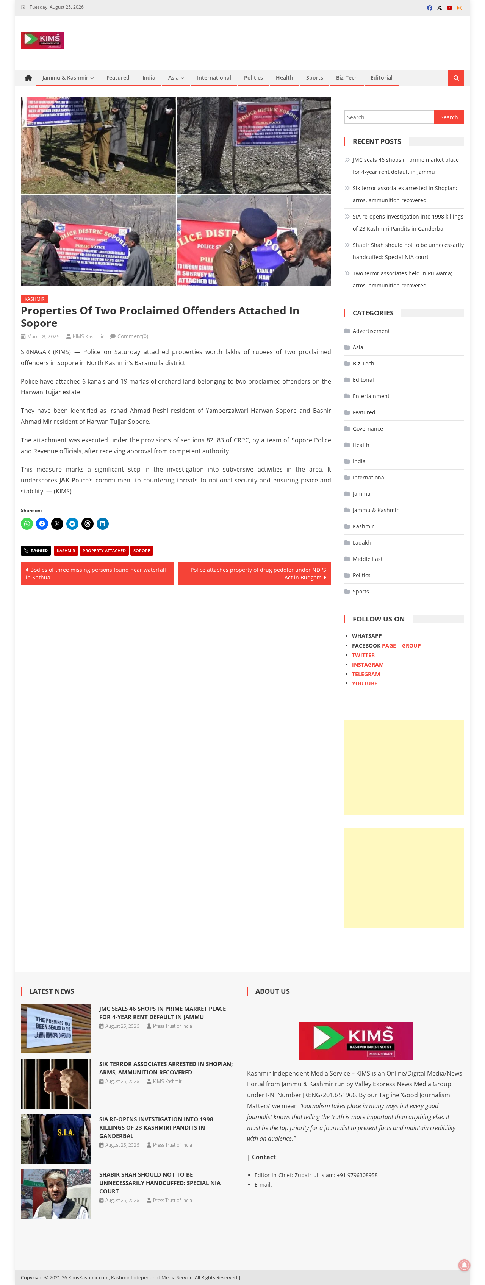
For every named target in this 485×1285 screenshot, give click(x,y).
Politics (253, 77)
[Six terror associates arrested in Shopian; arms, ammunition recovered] (55, 1084)
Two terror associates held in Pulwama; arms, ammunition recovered (402, 279)
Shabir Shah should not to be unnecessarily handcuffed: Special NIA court (408, 251)
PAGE (389, 645)
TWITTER (363, 655)
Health (284, 77)
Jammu (362, 493)
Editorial (382, 77)
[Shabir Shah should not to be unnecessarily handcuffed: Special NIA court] (55, 1194)
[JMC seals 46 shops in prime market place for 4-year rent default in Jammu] (55, 1028)
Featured (118, 77)
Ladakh (362, 542)
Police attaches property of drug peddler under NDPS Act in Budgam (258, 573)
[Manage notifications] (464, 1265)
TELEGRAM (366, 674)
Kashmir (34, 299)
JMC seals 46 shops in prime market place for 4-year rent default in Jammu (406, 165)
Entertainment (371, 396)
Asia (173, 77)
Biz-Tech (347, 77)
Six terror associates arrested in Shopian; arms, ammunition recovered (405, 194)
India (148, 77)
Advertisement (371, 330)
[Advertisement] (404, 767)
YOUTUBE (364, 683)
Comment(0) (132, 336)
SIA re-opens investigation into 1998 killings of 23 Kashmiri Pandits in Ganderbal (408, 222)
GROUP (411, 645)
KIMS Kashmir (88, 336)
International (214, 77)
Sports (314, 77)
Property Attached (104, 550)
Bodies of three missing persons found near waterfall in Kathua (96, 573)
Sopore (141, 550)
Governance (368, 428)
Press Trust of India (172, 1026)
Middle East (368, 558)
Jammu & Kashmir (65, 77)
